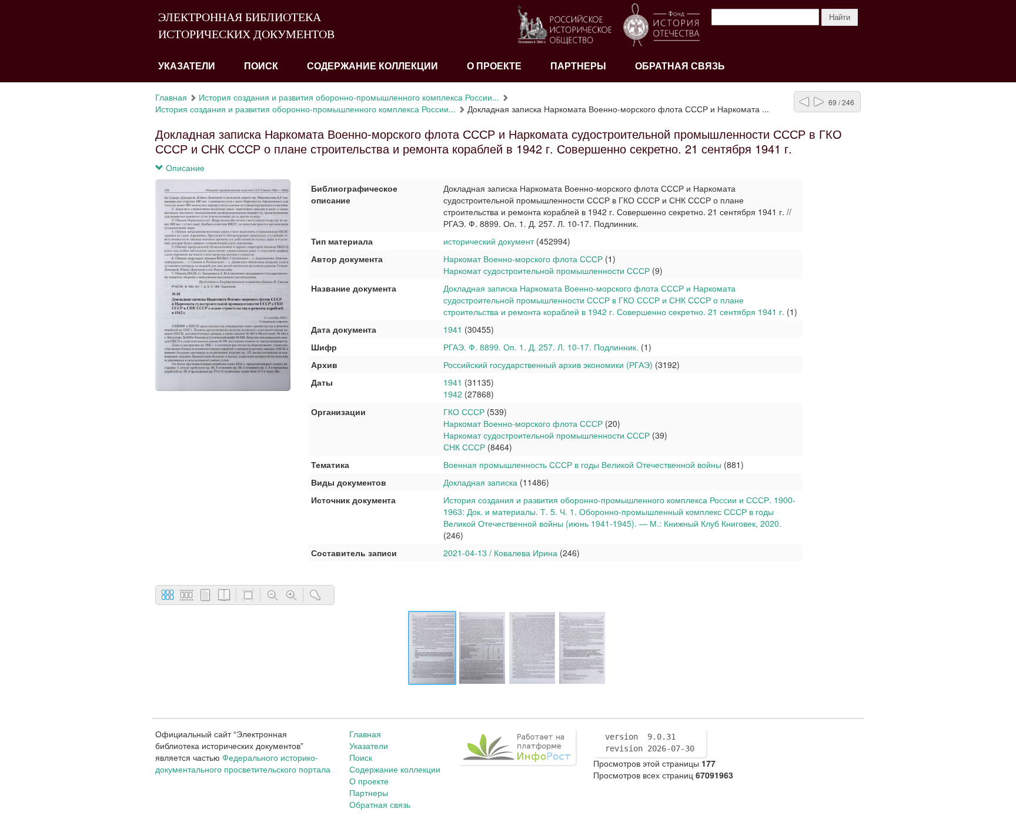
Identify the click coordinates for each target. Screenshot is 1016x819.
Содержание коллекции (372, 66)
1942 (452, 394)
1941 (452, 329)
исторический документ (488, 241)
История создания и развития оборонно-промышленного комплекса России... (349, 97)
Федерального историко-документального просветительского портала (242, 763)
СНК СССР (465, 447)
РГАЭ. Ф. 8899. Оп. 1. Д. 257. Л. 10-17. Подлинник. (541, 347)
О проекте (494, 66)
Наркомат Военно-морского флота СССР (523, 259)
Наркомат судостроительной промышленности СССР (546, 270)
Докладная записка (480, 482)
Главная (171, 97)
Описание (184, 167)
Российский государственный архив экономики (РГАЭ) (548, 364)
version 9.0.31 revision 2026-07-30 (649, 742)
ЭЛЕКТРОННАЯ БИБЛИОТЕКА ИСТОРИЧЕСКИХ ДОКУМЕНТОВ (246, 26)
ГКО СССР (463, 411)
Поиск (261, 66)
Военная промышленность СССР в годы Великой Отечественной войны (582, 464)
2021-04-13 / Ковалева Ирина (500, 553)
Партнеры (578, 66)
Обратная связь (680, 66)
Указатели (186, 66)
